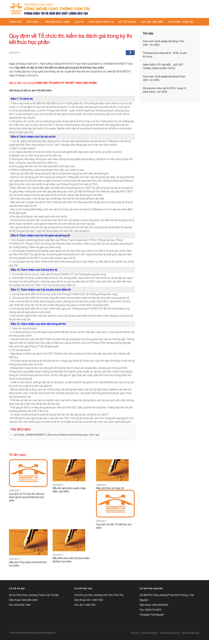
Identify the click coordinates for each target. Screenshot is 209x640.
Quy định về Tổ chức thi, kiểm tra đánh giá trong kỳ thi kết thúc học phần (26, 497)
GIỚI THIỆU (32, 21)
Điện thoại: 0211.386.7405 (88, 600)
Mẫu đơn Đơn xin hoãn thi (110, 488)
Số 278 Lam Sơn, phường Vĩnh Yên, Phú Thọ (98, 595)
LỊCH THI (79, 21)
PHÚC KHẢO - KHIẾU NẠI (180, 21)
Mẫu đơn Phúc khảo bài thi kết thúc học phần (28, 563)
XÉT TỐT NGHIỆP (127, 21)
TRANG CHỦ (15, 21)
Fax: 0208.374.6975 (150, 609)
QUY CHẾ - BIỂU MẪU (152, 21)
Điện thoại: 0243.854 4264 (23, 600)
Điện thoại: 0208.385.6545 (154, 605)
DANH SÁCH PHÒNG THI (101, 21)
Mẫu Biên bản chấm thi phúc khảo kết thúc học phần (71, 559)
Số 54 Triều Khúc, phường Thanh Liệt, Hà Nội (33, 595)
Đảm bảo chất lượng (190, 632)
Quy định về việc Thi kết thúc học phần (114, 525)
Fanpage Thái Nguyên (152, 614)
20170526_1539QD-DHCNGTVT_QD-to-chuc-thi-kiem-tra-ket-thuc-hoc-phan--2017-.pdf (56, 434)
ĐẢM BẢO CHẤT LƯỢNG (57, 21)
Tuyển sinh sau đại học (170, 632)
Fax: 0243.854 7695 (20, 605)
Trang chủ (135, 632)
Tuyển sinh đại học (149, 632)
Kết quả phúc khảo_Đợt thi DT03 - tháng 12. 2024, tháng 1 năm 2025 (164, 89)
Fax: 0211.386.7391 (85, 605)
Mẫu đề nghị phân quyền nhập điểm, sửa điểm (69, 489)
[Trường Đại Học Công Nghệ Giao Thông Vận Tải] (50, 9)
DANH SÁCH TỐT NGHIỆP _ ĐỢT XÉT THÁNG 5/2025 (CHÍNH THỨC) (163, 66)
